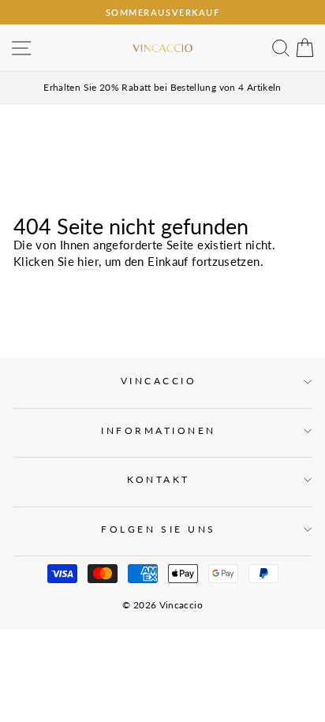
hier (87, 261)
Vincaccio (159, 381)
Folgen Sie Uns (158, 529)
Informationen (158, 430)
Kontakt (158, 479)
